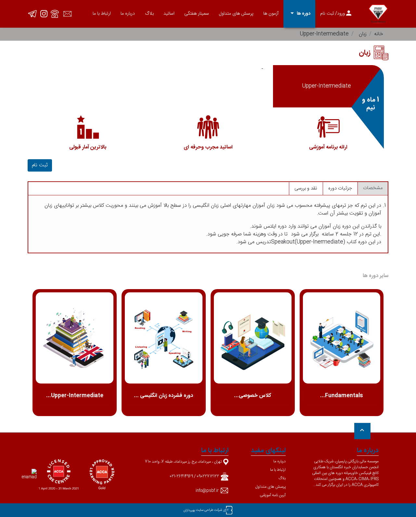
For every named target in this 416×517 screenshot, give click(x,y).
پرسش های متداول (236, 14)
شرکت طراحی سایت (209, 510)
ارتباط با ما (102, 14)
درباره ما (128, 14)
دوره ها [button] (299, 13)
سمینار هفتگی (196, 14)
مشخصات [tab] (373, 188)
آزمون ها (271, 14)
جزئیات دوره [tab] (340, 188)
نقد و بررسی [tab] (305, 188)
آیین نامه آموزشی (273, 495)
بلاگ (149, 14)
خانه (378, 34)
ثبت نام (40, 165)
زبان (363, 34)
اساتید (169, 14)
